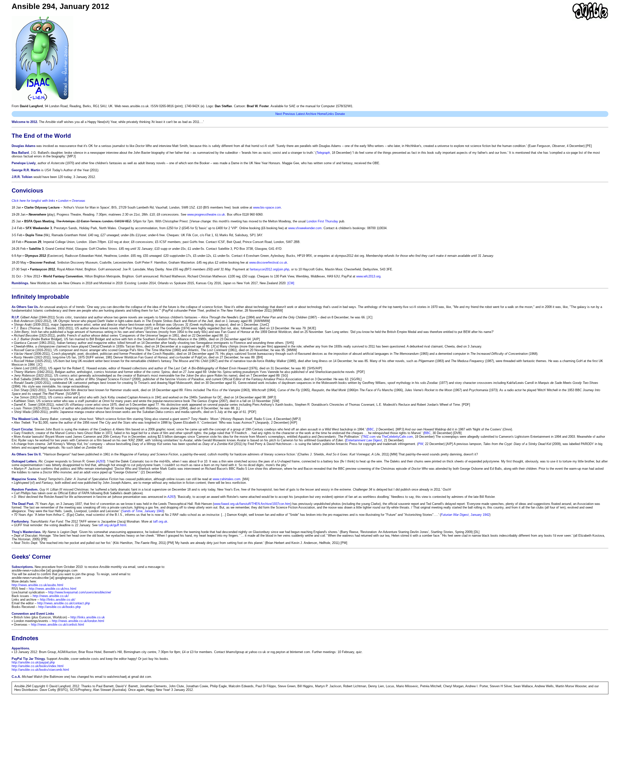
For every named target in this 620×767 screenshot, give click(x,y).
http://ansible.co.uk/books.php (59, 607)
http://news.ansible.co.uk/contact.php (63, 603)
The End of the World (41, 135)
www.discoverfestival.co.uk (268, 262)
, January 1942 (465, 515)
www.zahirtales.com (226, 479)
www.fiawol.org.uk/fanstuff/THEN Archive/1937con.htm (252, 504)
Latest (300, 114)
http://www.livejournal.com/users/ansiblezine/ (79, 592)
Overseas (78, 200)
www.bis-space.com (267, 207)
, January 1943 (142, 511)
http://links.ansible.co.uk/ (57, 599)
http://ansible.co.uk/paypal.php (33, 662)
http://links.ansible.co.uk (87, 617)
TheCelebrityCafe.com (397, 436)
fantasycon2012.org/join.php (269, 269)
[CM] (290, 283)
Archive (311, 114)
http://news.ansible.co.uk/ (51, 596)
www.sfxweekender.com (305, 228)
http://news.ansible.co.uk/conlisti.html (57, 624)
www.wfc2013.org (368, 276)
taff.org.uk (160, 521)
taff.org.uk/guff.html (112, 525)
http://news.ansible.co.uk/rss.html (52, 588)
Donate (340, 114)
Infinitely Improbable (40, 296)
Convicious (27, 190)
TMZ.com (369, 436)
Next (278, 114)
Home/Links (325, 114)
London (63, 200)
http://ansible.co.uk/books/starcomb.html (40, 669)
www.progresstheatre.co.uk (206, 214)
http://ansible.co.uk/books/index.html (37, 666)
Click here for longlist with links (33, 200)
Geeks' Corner (31, 556)
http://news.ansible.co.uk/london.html (78, 621)
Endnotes (25, 638)
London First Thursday (322, 221)
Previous (289, 114)
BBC (370, 429)
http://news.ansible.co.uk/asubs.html (37, 585)
